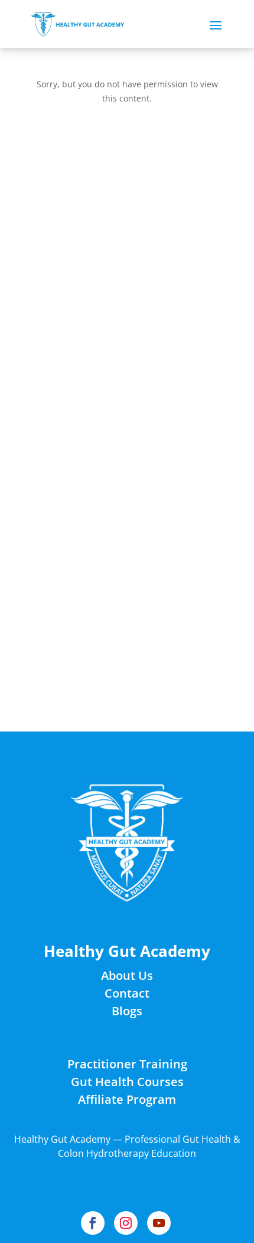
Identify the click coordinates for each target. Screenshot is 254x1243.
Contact (127, 993)
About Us (127, 975)
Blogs (127, 1011)
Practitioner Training (127, 1064)
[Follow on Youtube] (159, 1223)
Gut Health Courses (127, 1082)
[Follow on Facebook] (93, 1223)
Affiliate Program (127, 1099)
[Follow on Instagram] (126, 1223)
